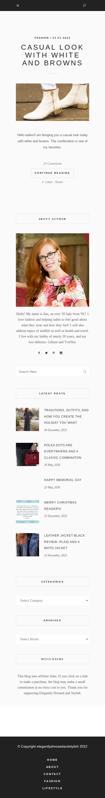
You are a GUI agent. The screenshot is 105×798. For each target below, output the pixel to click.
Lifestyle (52, 788)
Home (52, 759)
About (52, 766)
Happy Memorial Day (63, 480)
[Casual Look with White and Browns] (52, 102)
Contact (52, 774)
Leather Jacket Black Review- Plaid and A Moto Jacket (64, 542)
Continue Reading (52, 173)
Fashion (42, 37)
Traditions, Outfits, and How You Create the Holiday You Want (66, 416)
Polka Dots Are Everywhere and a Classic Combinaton (63, 451)
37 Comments (52, 163)
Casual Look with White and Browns (52, 55)
